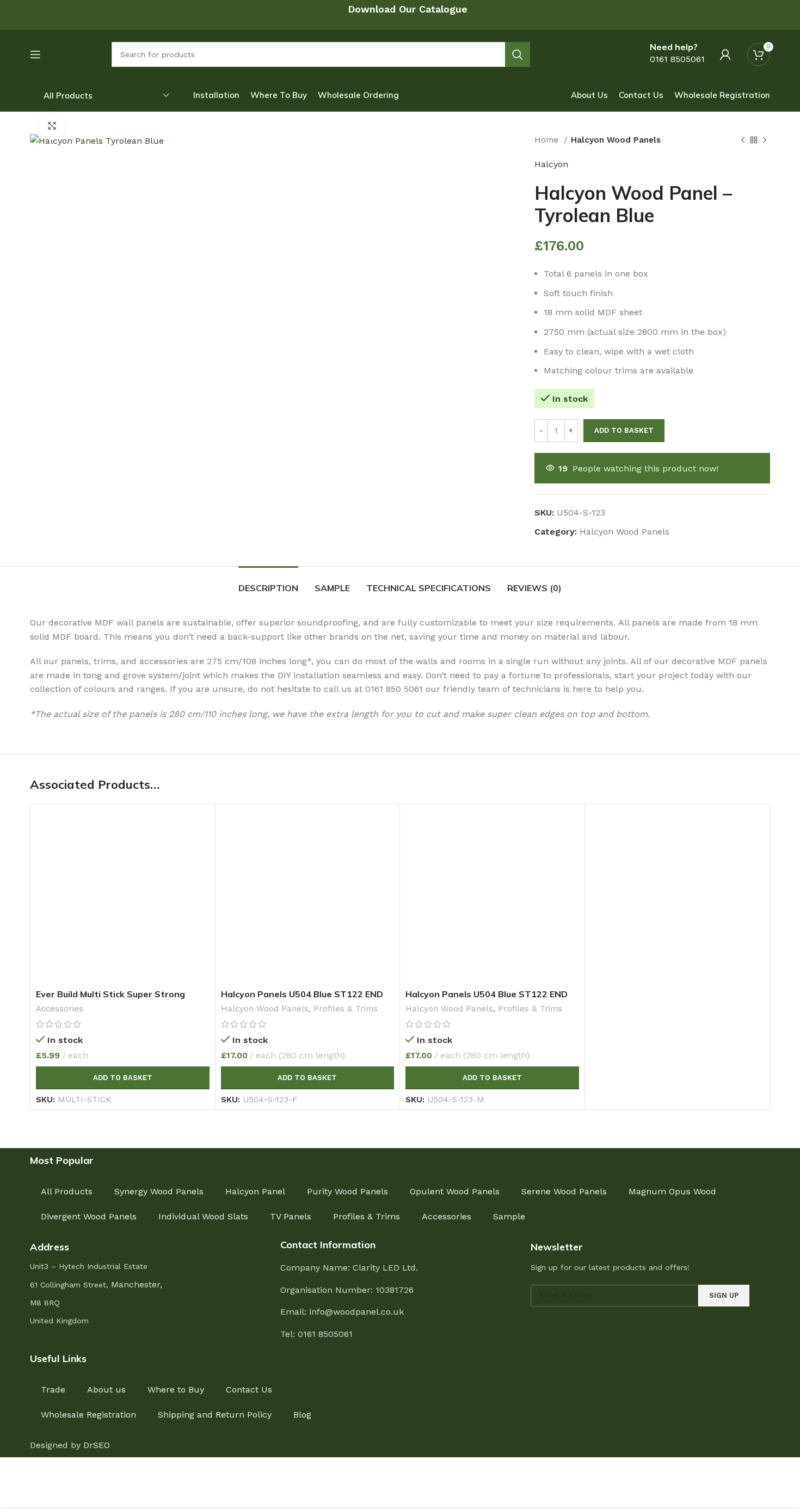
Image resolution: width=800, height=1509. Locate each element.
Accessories (59, 1009)
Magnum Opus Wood (672, 1191)
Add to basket (624, 430)
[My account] (725, 54)
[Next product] (764, 139)
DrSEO (96, 1445)
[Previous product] (742, 139)
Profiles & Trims (345, 1009)
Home (547, 140)
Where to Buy (175, 1389)
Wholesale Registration (88, 1414)
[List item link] (400, 1334)
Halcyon (551, 164)
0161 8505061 (677, 59)
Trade (53, 1389)
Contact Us (249, 1389)
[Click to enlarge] (51, 126)
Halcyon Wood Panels (616, 140)
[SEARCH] (517, 54)
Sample (509, 1216)
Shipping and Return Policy (215, 1414)
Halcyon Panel (255, 1191)
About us (106, 1389)
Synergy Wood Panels (159, 1191)
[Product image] (123, 896)
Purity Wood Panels (347, 1191)
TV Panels (290, 1216)
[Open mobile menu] (35, 54)
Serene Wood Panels (564, 1191)
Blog (302, 1414)
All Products (67, 1191)
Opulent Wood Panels (455, 1191)
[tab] (268, 582)
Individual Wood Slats (203, 1216)
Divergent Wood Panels (89, 1216)
